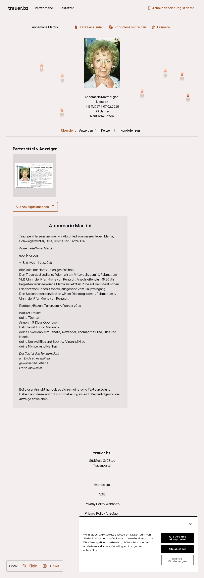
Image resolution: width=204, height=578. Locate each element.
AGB (102, 494)
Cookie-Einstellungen (177, 560)
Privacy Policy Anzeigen (102, 513)
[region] (138, 544)
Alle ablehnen (177, 548)
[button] (34, 175)
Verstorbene (44, 8)
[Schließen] (190, 524)
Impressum (102, 485)
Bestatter (66, 8)
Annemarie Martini (70, 225)
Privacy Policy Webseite (102, 504)
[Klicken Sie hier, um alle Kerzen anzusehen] (41, 68)
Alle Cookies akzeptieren (177, 538)
